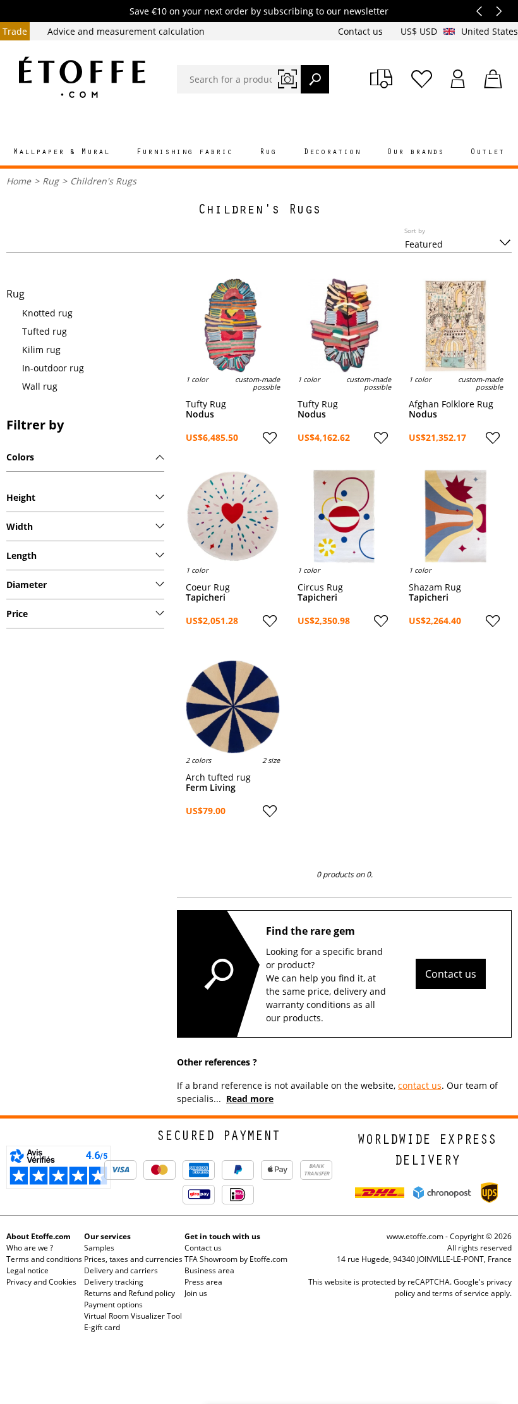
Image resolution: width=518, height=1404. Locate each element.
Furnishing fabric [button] (184, 152)
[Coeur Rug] (233, 516)
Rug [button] (268, 152)
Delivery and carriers (121, 1270)
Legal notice (27, 1270)
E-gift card (102, 1327)
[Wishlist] (422, 79)
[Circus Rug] (345, 516)
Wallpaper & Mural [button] (61, 152)
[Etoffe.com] (82, 77)
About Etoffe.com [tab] (38, 1236)
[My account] (458, 79)
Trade (15, 31)
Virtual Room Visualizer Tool (133, 1316)
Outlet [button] (488, 152)
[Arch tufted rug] (233, 707)
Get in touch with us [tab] (222, 1236)
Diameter (26, 585)
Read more (250, 1099)
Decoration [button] (332, 152)
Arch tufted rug (218, 777)
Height (20, 497)
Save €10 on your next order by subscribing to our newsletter (259, 11)
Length (21, 555)
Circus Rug (320, 587)
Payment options (113, 1304)
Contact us (361, 31)
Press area (203, 1281)
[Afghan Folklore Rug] (456, 326)
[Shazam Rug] (456, 516)
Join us (195, 1293)
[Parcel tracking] (381, 79)
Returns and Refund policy (129, 1293)
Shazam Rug (435, 587)
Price (17, 614)
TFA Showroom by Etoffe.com (235, 1259)
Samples (99, 1247)
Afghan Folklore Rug (451, 404)
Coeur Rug (208, 587)
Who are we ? (29, 1247)
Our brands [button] (415, 152)
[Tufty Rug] (233, 326)
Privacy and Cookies (41, 1281)
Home (18, 181)
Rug (50, 181)
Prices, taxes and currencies (133, 1259)
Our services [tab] (107, 1236)
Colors (20, 457)
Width (19, 526)
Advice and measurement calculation (126, 31)
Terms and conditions (44, 1259)
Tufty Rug (206, 404)
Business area (209, 1270)
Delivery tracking (113, 1281)
